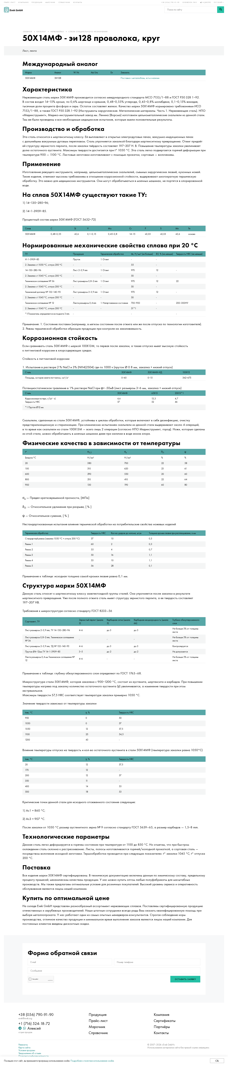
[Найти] (220, 9)
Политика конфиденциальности (33, 1056)
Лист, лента (29, 51)
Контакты (77, 2)
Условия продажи (26, 1050)
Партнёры (162, 1026)
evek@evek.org (190, 2)
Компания (23, 2)
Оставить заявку (185, 979)
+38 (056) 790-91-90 (170, 2)
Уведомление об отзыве (29, 1053)
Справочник (64, 2)
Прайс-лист (9, 2)
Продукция (37, 2)
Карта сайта (24, 1047)
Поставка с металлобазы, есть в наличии (140, 78)
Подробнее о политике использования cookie (92, 1060)
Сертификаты (164, 1020)
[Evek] (13, 9)
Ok (217, 1061)
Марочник (50, 2)
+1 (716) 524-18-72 (34, 1023)
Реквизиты (23, 1044)
